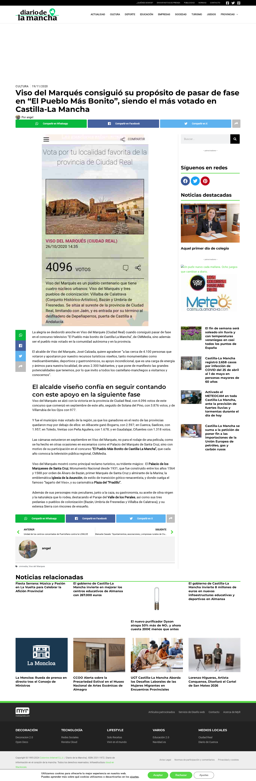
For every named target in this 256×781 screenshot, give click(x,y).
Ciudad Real (205, 737)
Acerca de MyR (231, 712)
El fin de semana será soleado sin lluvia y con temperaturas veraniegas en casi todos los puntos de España (222, 338)
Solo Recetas (114, 737)
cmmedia (23, 566)
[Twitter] (233, 3)
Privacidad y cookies (228, 760)
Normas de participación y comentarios (194, 760)
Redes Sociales (70, 737)
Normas (202, 3)
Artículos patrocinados (161, 712)
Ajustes (203, 775)
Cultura (22, 86)
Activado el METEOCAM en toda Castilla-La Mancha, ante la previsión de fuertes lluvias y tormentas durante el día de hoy (222, 403)
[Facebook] (227, 3)
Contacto (215, 3)
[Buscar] (235, 139)
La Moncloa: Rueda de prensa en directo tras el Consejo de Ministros (41, 681)
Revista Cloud (69, 742)
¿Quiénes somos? (145, 3)
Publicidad (189, 3)
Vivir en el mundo (117, 742)
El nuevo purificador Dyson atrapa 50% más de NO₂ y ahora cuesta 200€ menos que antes (156, 625)
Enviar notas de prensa (168, 3)
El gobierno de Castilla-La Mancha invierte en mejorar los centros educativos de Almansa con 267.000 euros (98, 589)
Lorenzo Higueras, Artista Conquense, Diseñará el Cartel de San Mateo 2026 (212, 681)
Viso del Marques (37, 566)
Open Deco (22, 742)
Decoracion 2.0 (24, 737)
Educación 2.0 (161, 737)
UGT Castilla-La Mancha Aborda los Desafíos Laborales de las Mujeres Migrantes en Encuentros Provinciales (156, 683)
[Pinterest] (238, 3)
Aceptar (158, 775)
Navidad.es (159, 742)
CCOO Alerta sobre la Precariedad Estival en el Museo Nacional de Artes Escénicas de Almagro (98, 683)
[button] (236, 14)
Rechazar (181, 775)
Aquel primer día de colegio (205, 248)
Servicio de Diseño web (192, 712)
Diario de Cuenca (208, 742)
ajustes (134, 777)
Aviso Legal (165, 760)
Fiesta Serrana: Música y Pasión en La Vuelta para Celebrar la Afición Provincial (40, 587)
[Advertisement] (128, 51)
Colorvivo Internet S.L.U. (52, 757)
